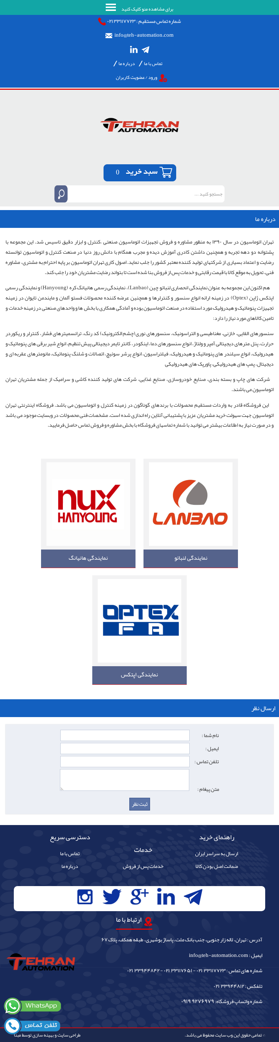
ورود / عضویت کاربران (136, 77)
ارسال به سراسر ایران (216, 854)
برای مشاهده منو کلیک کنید (147, 9)
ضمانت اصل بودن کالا (216, 866)
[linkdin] (134, 49)
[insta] (85, 897)
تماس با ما (153, 63)
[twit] (111, 897)
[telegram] (146, 49)
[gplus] (139, 897)
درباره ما (126, 63)
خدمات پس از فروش (143, 866)
